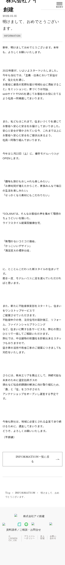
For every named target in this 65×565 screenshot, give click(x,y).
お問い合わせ (53, 537)
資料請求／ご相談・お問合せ (23, 529)
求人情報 (42, 537)
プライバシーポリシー (29, 537)
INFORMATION (12, 36)
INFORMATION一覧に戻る (32, 459)
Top (7, 492)
